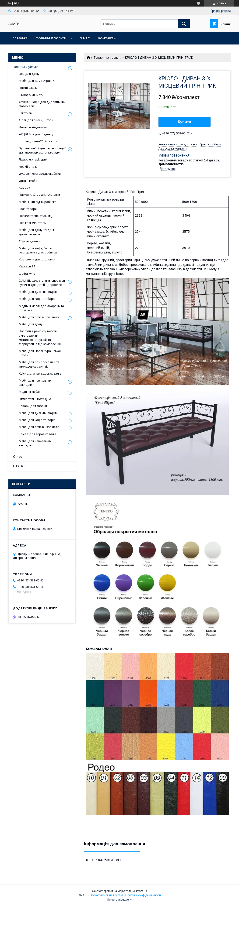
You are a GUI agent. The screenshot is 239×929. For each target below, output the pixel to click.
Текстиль (25, 113)
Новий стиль (28, 166)
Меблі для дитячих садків (38, 292)
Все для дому (29, 73)
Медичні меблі (29, 391)
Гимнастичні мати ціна (35, 399)
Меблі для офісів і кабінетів (39, 317)
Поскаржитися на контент (106, 895)
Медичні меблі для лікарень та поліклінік (41, 308)
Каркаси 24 (27, 266)
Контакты (107, 38)
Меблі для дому (30, 324)
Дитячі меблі (28, 180)
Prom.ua (141, 891)
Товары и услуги (51, 38)
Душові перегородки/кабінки (40, 173)
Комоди (24, 187)
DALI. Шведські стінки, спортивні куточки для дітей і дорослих (42, 283)
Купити (184, 122)
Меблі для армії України (36, 80)
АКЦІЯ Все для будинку (36, 134)
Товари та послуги (107, 57)
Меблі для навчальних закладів (35, 382)
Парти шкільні (29, 87)
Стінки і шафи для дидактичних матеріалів (42, 104)
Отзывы (19, 466)
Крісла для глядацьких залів (40, 373)
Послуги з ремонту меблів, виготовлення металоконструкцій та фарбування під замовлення (40, 337)
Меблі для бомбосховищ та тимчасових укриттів (39, 364)
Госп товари (28, 209)
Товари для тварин (33, 406)
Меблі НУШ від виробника (37, 202)
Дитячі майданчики (33, 127)
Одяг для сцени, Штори (36, 120)
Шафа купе (27, 273)
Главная (20, 38)
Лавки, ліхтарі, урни (33, 159)
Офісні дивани (29, 241)
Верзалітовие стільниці (36, 216)
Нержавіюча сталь (32, 223)
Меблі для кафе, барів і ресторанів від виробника (38, 250)
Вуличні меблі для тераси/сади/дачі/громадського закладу (42, 150)
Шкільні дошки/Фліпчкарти (38, 141)
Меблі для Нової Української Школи (40, 353)
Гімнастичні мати (31, 95)
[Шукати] (184, 23)
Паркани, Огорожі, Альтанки (39, 194)
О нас (85, 38)
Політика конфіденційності (143, 895)
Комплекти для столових (37, 259)
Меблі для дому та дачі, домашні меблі (37, 232)
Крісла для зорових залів (37, 434)
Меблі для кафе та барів (37, 299)
